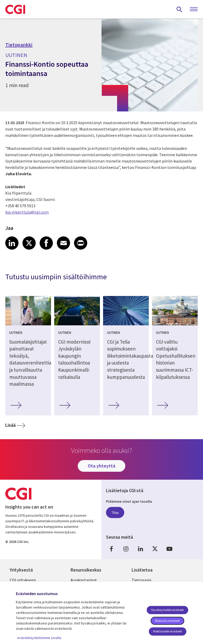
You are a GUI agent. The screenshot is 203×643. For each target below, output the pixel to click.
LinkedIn (140, 548)
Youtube (169, 548)
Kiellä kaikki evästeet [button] (167, 631)
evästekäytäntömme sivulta (39, 637)
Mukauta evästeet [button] (167, 621)
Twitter (155, 548)
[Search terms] (179, 9)
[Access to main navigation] (193, 9)
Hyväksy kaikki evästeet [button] (167, 610)
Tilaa (115, 512)
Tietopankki (19, 45)
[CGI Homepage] (15, 9)
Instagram (126, 548)
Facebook (111, 548)
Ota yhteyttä (101, 466)
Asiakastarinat (84, 580)
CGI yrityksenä (23, 580)
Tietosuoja (141, 580)
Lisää (10, 425)
